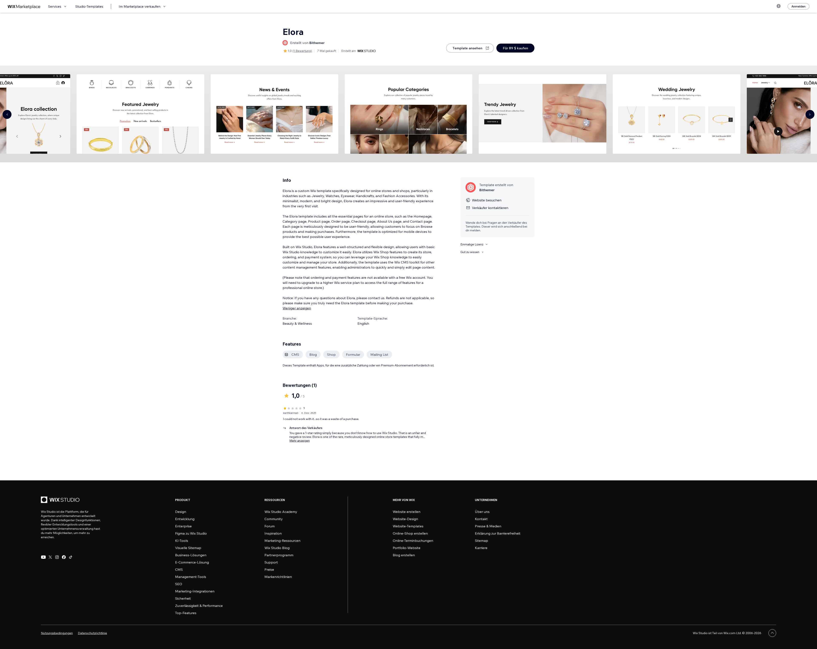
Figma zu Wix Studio (191, 533)
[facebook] (63, 557)
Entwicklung (184, 519)
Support (271, 562)
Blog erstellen (404, 555)
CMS (179, 569)
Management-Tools (190, 577)
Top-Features (185, 613)
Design (180, 512)
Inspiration (273, 533)
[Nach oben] (772, 633)
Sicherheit (183, 598)
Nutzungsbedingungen (57, 633)
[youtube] (43, 557)
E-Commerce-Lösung (192, 562)
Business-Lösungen (190, 555)
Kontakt (481, 519)
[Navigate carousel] (7, 114)
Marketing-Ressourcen (282, 540)
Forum (269, 526)
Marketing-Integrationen (194, 591)
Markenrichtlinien (278, 577)
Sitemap (481, 540)
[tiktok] (70, 557)
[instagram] (57, 557)
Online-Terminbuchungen (413, 540)
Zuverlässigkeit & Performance (199, 605)
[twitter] (50, 557)
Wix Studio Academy (280, 512)
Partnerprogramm (278, 555)
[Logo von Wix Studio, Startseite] (61, 500)
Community (273, 519)
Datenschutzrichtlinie (92, 633)
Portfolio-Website (406, 548)
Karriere (481, 548)
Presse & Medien (488, 526)
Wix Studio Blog (277, 548)
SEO (178, 584)
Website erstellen (406, 512)
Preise (269, 569)
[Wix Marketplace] (24, 6)
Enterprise (183, 526)
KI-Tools (181, 540)
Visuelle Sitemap (188, 548)
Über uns (482, 512)
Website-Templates (408, 526)
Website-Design (405, 519)
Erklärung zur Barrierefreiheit (497, 533)
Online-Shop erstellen (410, 533)
